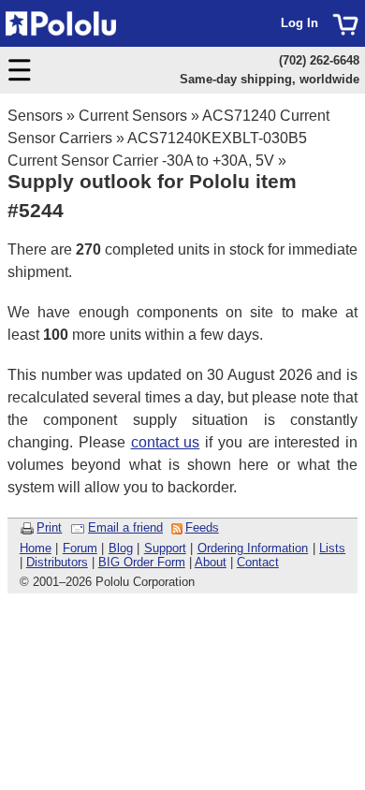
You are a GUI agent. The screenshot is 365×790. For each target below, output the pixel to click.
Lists (332, 548)
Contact (258, 562)
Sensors (35, 116)
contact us (165, 442)
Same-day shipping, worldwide (269, 79)
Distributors (57, 562)
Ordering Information (253, 548)
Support (165, 548)
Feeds (202, 527)
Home (35, 548)
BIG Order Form (141, 562)
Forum (80, 548)
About (210, 562)
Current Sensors (133, 116)
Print (49, 527)
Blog (121, 548)
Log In (299, 23)
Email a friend (125, 527)
